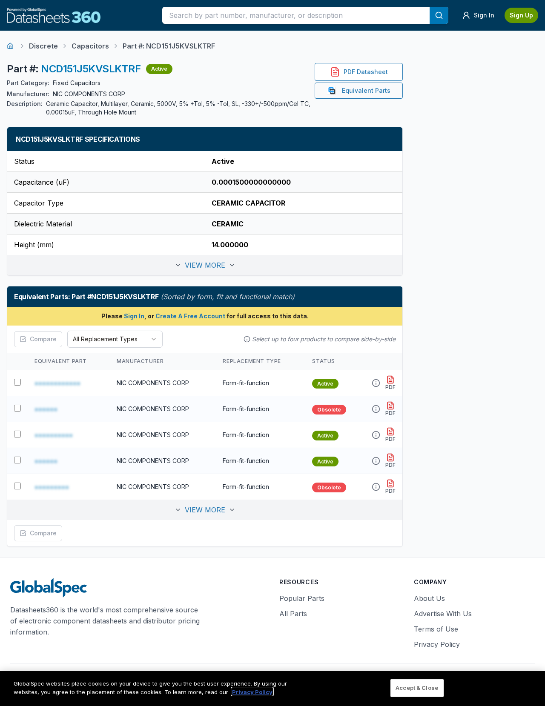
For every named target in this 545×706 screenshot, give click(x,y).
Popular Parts (301, 598)
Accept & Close (417, 687)
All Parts (293, 613)
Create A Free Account (190, 316)
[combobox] (115, 339)
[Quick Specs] (376, 383)
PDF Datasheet (366, 71)
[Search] (439, 15)
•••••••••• (53, 435)
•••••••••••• (57, 383)
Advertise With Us (443, 613)
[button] (204, 265)
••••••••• (51, 487)
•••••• (45, 409)
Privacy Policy (437, 644)
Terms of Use (436, 629)
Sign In (134, 316)
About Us (429, 598)
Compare (43, 339)
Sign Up (521, 15)
